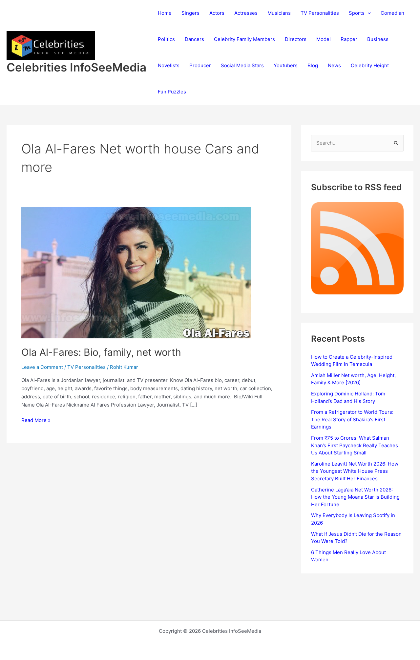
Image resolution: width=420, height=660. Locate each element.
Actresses (246, 13)
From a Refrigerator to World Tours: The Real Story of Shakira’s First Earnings (352, 419)
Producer (200, 65)
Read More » (36, 421)
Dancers (194, 39)
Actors (216, 13)
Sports (357, 13)
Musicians (279, 13)
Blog (312, 65)
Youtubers (286, 65)
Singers (190, 13)
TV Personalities (320, 13)
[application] (368, 13)
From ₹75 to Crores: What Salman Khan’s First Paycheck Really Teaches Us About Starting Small (354, 445)
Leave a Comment (42, 367)
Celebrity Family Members (244, 39)
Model (323, 39)
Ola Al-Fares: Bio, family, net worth (101, 352)
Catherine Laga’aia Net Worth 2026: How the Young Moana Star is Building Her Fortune (355, 497)
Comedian (392, 13)
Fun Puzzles (172, 92)
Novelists (168, 65)
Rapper (349, 39)
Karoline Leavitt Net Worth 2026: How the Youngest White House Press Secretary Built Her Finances (354, 471)
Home (165, 13)
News (334, 65)
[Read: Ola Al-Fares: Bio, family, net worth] (136, 272)
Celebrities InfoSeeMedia (76, 67)
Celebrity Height (370, 65)
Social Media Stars (242, 65)
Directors (295, 39)
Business (377, 39)
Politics (166, 39)
